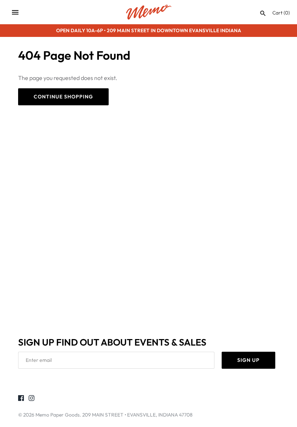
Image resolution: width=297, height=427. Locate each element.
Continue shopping (63, 96)
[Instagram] (31, 399)
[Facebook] (21, 399)
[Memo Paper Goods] (148, 12)
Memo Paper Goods (57, 414)
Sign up (248, 360)
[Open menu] (15, 12)
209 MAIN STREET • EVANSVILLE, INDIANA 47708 (137, 414)
